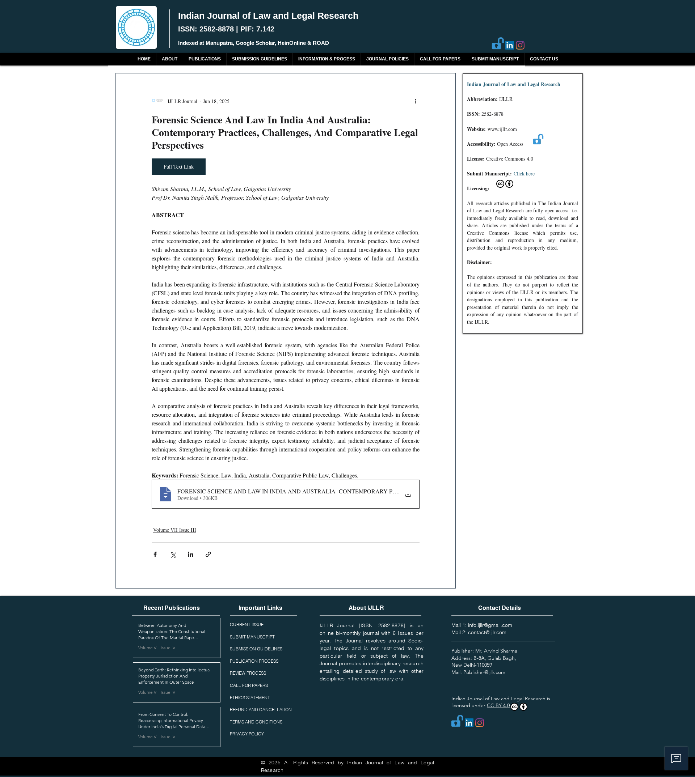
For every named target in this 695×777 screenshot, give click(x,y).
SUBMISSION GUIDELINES (256, 648)
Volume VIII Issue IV (156, 647)
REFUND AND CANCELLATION (261, 709)
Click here (524, 173)
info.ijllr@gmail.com (490, 625)
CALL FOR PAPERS (249, 685)
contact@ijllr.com (487, 632)
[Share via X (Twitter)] (172, 554)
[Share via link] (208, 554)
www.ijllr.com (502, 129)
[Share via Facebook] (155, 554)
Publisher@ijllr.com (484, 672)
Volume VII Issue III (174, 529)
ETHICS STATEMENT (250, 697)
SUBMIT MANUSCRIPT (252, 637)
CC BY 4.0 (499, 705)
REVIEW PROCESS (248, 673)
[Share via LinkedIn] (190, 554)
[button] (204, 59)
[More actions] (415, 101)
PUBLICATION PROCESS (254, 661)
